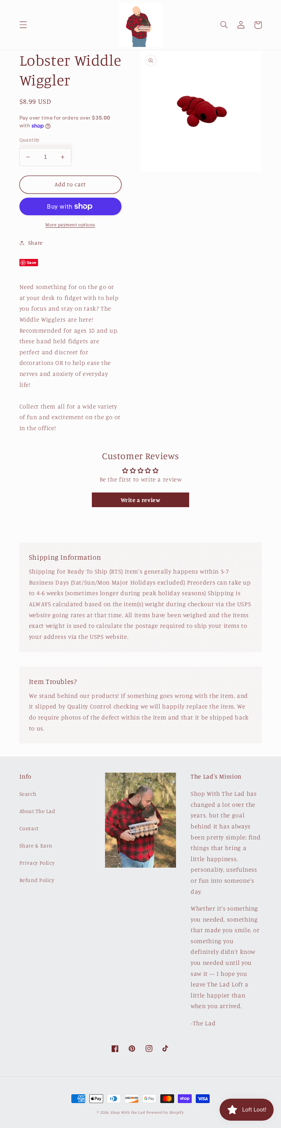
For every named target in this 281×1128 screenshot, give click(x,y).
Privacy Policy (37, 863)
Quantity (29, 140)
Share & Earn (36, 845)
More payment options (70, 224)
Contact (29, 828)
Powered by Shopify (165, 1112)
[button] (23, 25)
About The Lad (37, 811)
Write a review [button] (141, 499)
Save (32, 262)
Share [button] (35, 242)
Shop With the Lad (127, 1112)
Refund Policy (37, 880)
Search (28, 794)
